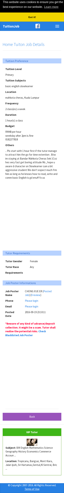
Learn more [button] (51, 6)
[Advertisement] (32, 213)
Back (32, 416)
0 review (35, 295)
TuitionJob (11, 26)
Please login (31, 300)
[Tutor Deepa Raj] (32, 442)
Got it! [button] (32, 17)
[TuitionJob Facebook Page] (32, 26)
